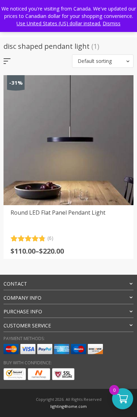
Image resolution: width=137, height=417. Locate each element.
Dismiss (111, 23)
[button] (102, 61)
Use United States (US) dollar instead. (59, 23)
